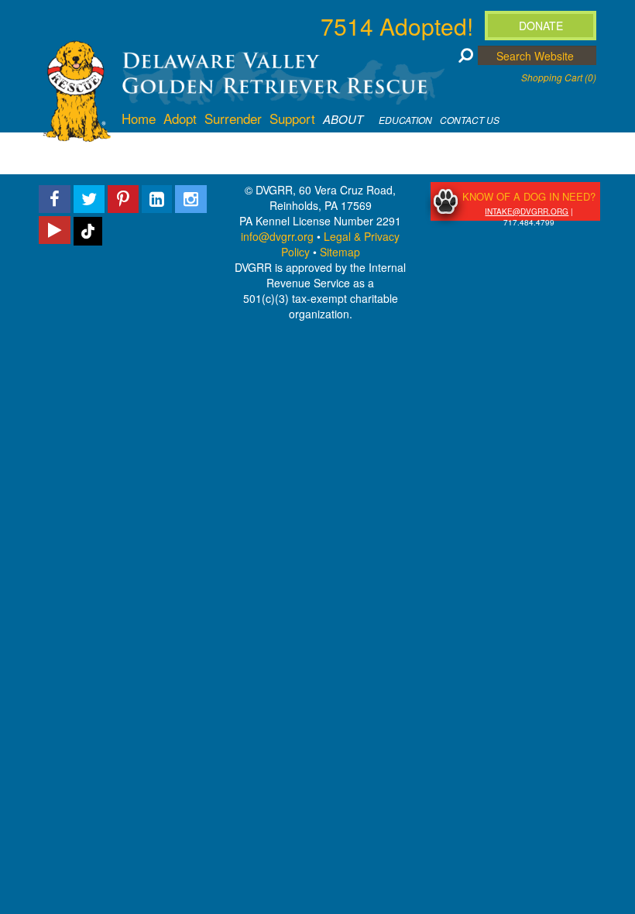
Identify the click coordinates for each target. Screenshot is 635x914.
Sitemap (340, 251)
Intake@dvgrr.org (526, 211)
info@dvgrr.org (277, 236)
